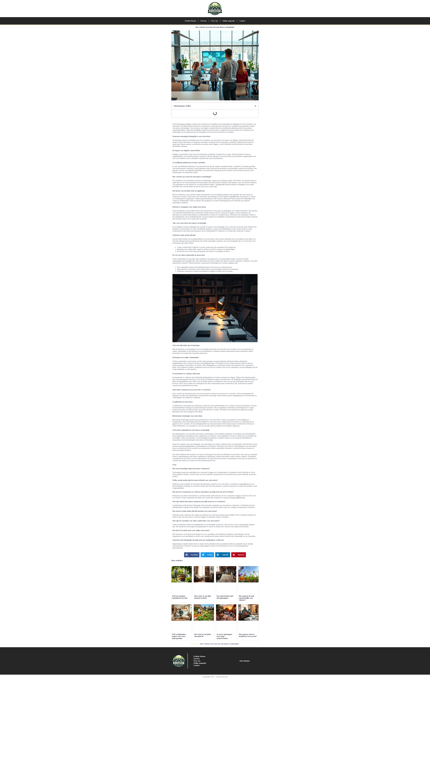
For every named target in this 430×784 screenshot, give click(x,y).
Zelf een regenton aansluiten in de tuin (179, 597)
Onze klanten (245, 661)
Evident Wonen (190, 21)
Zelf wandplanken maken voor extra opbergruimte (179, 636)
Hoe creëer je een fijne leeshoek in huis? (202, 597)
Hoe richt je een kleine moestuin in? (202, 635)
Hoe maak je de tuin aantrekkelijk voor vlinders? (246, 598)
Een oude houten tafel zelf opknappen (225, 597)
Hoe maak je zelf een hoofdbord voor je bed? (248, 635)
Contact (242, 21)
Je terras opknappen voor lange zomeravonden (224, 636)
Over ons (214, 21)
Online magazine (229, 21)
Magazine (194, 644)
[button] (255, 106)
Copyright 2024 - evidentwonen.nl (215, 677)
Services (204, 21)
